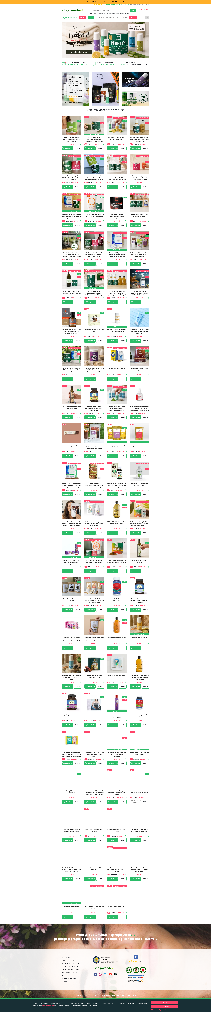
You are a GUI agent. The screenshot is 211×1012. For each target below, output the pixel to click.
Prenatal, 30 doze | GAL (94, 714)
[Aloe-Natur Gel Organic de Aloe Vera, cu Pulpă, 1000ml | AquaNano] (117, 740)
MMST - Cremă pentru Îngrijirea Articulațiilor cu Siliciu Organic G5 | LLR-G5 (116, 869)
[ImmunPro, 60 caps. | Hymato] (117, 356)
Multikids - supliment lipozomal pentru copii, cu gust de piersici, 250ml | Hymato (94, 523)
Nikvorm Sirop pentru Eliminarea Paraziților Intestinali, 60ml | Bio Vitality (116, 485)
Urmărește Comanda (70, 967)
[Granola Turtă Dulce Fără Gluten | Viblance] (117, 817)
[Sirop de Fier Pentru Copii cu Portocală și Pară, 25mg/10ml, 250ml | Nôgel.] (139, 856)
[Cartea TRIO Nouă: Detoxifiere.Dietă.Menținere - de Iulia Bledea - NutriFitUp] (94, 471)
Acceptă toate (164, 1002)
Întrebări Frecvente (69, 978)
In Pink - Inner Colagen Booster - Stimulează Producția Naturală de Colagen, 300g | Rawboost (139, 177)
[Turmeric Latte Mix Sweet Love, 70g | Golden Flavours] (139, 433)
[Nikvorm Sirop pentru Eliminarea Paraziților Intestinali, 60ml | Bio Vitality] (117, 471)
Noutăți (91, 17)
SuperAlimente (115, 13)
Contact (147, 4)
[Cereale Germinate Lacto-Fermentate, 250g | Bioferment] (139, 779)
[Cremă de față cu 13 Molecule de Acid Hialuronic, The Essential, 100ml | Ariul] (139, 318)
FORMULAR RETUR (68, 961)
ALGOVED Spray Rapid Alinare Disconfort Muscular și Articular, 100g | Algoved (117, 715)
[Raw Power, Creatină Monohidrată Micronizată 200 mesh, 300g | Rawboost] (117, 202)
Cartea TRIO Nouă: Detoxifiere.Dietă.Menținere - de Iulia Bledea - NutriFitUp (94, 485)
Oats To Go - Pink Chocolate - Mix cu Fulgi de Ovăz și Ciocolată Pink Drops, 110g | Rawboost (71, 869)
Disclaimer (126, 995)
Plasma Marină (126, 13)
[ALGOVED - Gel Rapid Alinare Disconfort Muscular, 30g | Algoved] (71, 548)
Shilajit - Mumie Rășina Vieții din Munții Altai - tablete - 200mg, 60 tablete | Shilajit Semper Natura (94, 792)
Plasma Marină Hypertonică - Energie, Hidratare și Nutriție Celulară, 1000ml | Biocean (139, 293)
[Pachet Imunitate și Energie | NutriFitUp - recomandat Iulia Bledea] (117, 779)
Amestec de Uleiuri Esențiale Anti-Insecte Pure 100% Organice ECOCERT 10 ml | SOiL (71, 331)
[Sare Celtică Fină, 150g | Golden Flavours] (94, 817)
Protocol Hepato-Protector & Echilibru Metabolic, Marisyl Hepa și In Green (71, 370)
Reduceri (82, 17)
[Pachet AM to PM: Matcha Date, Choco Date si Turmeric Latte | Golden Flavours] (139, 241)
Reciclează (66, 976)
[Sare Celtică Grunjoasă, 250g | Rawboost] (94, 856)
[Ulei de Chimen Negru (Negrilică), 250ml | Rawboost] (71, 394)
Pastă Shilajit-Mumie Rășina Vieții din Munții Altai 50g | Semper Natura (94, 754)
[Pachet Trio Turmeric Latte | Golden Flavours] (117, 433)
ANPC (134, 995)
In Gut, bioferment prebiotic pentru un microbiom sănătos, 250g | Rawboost (71, 139)
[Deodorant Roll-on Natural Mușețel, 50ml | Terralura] (71, 894)
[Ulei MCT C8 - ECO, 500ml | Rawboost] (139, 548)
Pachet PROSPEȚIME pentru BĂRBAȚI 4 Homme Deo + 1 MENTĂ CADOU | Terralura (117, 408)
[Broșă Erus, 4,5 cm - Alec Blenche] (117, 663)
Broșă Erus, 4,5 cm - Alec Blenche (116, 675)
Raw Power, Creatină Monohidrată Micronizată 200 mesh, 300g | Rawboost (116, 216)
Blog (147, 17)
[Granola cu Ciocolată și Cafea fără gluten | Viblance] (139, 740)
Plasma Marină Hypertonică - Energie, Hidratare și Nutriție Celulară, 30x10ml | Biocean (117, 254)
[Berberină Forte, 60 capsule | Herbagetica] (117, 587)
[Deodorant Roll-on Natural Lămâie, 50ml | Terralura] (139, 625)
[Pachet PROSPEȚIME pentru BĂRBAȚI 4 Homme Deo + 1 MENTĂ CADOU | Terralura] (117, 394)
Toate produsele (70, 17)
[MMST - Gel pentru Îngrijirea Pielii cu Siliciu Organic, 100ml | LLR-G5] (94, 894)
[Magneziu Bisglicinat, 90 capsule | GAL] (94, 318)
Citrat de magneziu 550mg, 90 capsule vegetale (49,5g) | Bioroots (71, 831)
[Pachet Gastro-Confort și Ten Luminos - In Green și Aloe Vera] (71, 279)
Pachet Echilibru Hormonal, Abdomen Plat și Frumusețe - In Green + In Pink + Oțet (94, 254)
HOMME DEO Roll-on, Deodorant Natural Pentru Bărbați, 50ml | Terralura (71, 677)
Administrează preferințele (159, 1010)
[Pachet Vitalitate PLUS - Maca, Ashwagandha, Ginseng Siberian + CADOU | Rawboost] (94, 587)
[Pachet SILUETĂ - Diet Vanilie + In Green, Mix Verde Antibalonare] (94, 202)
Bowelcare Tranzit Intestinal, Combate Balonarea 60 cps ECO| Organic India (139, 600)
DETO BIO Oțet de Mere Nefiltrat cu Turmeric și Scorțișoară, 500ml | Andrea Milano (139, 677)
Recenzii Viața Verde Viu (71, 964)
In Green (108, 13)
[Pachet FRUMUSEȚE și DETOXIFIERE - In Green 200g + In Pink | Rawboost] (71, 164)
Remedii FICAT (100, 17)
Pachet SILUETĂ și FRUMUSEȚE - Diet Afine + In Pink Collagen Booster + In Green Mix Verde (94, 562)
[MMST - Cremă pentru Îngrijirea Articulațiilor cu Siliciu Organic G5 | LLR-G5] (117, 856)
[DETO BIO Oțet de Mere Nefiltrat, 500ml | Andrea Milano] (117, 510)
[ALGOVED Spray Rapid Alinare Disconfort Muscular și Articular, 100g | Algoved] (117, 702)
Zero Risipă (132, 17)
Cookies (95, 995)
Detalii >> (77, 148)
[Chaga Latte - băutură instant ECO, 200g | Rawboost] (139, 356)
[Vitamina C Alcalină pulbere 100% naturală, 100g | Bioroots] (117, 318)
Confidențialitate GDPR (110, 995)
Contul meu (132, 4)
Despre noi (140, 4)
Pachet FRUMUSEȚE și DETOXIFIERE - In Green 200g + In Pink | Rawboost (71, 177)
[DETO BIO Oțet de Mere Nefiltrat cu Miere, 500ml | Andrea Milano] (117, 625)
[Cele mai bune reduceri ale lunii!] (135, 79)
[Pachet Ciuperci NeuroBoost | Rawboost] (71, 587)
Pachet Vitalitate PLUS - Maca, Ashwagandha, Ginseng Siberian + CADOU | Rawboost (94, 600)
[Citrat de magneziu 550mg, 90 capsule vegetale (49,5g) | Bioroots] (71, 817)
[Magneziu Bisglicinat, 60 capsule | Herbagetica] (71, 779)
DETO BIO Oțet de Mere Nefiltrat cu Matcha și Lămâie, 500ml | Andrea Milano (139, 831)
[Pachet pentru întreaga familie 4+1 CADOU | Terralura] (117, 125)
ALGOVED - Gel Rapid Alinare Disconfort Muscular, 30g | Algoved (71, 562)
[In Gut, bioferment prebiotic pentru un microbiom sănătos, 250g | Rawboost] (71, 125)
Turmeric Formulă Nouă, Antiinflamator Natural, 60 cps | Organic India (94, 408)
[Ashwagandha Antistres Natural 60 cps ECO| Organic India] (71, 702)
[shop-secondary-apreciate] (135, 98)
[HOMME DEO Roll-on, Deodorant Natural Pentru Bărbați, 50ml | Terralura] (71, 663)
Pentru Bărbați (110, 17)
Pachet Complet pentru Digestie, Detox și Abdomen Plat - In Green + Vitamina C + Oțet (139, 139)
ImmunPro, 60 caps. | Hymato (116, 368)
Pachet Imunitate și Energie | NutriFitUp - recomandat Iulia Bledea (116, 792)
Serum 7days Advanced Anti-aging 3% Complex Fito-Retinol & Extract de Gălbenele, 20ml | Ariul (139, 408)
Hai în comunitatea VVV (71, 970)
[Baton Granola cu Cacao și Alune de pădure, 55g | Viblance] (71, 433)
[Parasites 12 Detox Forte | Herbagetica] (139, 702)
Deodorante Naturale (99, 13)
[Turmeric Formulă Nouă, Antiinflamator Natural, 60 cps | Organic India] (94, 394)
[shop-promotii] (105, 89)
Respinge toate (164, 1006)
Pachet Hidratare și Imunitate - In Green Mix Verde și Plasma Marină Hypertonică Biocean (71, 216)
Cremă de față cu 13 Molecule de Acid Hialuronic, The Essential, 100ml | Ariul (139, 331)
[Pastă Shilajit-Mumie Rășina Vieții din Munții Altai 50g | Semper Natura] (94, 740)
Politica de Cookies (48, 1005)
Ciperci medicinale (121, 17)
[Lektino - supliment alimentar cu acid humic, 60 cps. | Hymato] (117, 894)
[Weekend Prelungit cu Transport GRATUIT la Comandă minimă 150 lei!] (105, 40)
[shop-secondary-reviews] (75, 89)
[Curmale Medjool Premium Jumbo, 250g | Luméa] (94, 663)
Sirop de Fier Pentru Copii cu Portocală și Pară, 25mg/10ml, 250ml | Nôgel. (139, 869)
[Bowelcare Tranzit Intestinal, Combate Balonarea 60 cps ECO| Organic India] (139, 587)
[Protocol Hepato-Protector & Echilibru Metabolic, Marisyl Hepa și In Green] (71, 356)
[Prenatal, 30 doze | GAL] (94, 702)
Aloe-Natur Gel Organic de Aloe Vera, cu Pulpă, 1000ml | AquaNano (117, 754)
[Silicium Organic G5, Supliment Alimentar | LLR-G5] (139, 471)
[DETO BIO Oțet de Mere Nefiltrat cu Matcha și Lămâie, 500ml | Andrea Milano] (139, 817)
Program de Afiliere (69, 973)
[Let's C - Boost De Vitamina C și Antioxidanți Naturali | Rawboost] (117, 548)
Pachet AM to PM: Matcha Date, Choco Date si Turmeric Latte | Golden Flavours (139, 254)
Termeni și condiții (82, 995)
